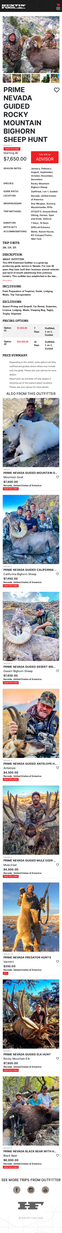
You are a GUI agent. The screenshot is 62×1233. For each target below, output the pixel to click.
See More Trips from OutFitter (31, 1180)
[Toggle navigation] (58, 8)
